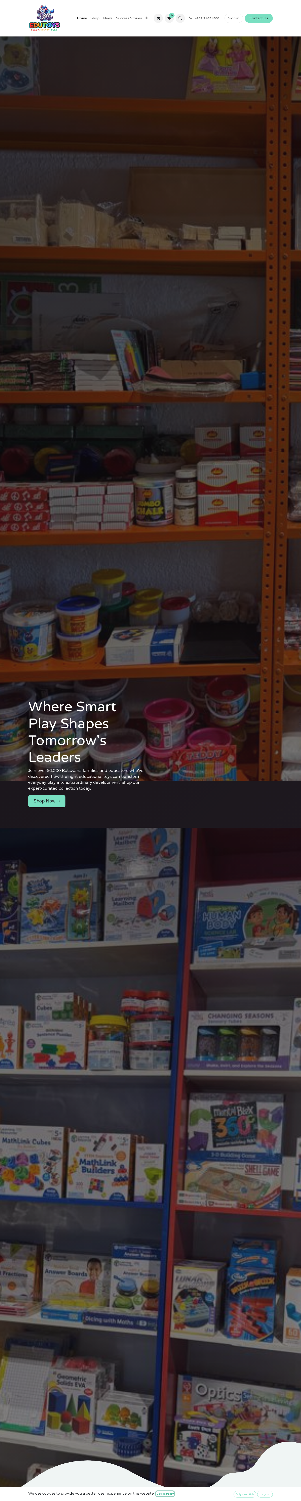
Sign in (233, 18)
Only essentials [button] (245, 1494)
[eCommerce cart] (158, 18)
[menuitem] (82, 18)
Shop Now (45, 801)
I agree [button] (265, 1494)
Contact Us (258, 18)
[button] (180, 18)
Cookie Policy (165, 1493)
